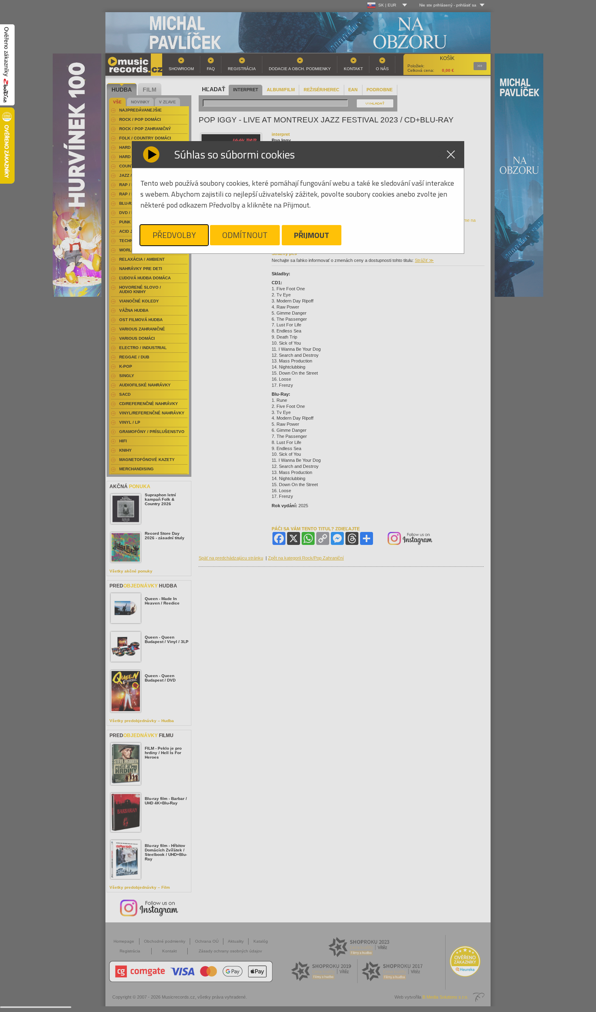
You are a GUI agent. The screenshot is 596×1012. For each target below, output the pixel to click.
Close (450, 154)
